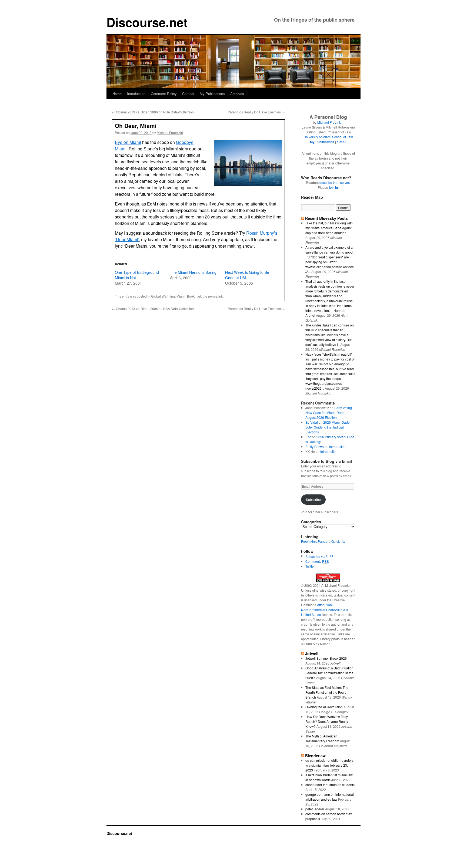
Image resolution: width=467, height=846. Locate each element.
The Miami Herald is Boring (193, 272)
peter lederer (314, 809)
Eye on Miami (128, 142)
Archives (237, 93)
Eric (308, 436)
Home (117, 93)
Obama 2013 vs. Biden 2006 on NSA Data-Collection (153, 112)
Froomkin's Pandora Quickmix (323, 541)
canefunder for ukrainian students (330, 784)
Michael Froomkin (170, 132)
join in (333, 187)
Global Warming (163, 296)
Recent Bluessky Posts (326, 218)
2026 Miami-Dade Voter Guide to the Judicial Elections (327, 427)
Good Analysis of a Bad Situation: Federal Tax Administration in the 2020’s (329, 673)
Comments (317, 561)
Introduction (136, 93)
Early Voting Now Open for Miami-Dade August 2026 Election (328, 412)
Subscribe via (315, 556)
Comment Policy (164, 93)
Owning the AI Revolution (324, 707)
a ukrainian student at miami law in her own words (329, 777)
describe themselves (334, 182)
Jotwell (311, 653)
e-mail (341, 141)
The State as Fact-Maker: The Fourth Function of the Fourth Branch (326, 692)
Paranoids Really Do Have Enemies (256, 112)
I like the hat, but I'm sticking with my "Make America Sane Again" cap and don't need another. (329, 228)
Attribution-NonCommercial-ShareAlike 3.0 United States (324, 609)
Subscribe (313, 499)
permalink (215, 296)
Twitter (310, 566)
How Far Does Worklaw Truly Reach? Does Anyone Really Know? (326, 721)
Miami (180, 296)
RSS (329, 556)
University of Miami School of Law (328, 136)
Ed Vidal (311, 422)
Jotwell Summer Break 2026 (326, 658)
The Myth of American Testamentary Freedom (322, 738)
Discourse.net (147, 22)
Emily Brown (314, 446)
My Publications (212, 93)
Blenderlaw (315, 755)
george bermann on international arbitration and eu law (329, 796)
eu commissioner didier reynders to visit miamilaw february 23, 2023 (329, 765)
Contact (188, 93)
